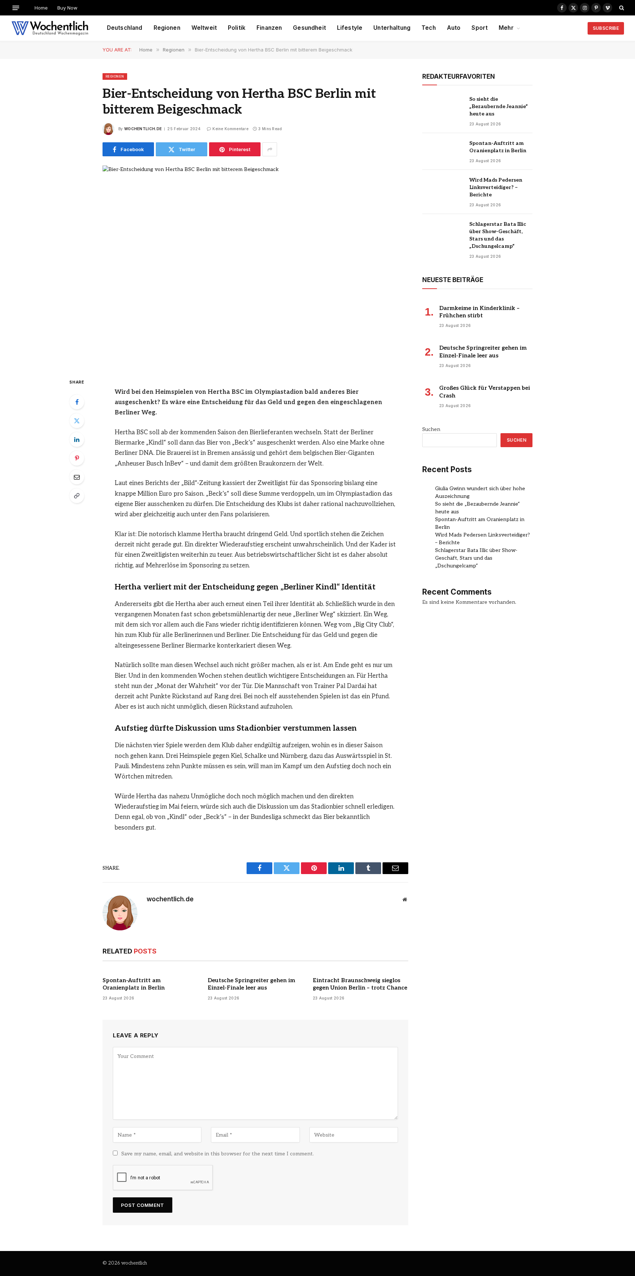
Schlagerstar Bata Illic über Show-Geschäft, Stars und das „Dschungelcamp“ (497, 235)
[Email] (76, 477)
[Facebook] (76, 402)
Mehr (506, 27)
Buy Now (67, 8)
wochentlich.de (143, 128)
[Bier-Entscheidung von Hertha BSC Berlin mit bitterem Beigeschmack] (255, 265)
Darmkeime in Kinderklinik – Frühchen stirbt (479, 312)
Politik (236, 27)
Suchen (431, 429)
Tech (428, 27)
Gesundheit (309, 27)
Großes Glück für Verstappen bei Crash (484, 392)
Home (41, 8)
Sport (479, 27)
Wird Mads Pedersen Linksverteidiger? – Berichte (495, 187)
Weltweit (204, 27)
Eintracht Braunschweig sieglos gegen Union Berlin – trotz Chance (360, 984)
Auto (454, 27)
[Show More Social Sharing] (269, 149)
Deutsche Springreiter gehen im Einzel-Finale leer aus (251, 984)
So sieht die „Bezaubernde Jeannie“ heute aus (498, 106)
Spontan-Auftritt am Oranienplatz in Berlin (134, 984)
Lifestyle (349, 27)
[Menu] (15, 7)
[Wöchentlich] (50, 28)
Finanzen (269, 27)
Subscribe (606, 28)
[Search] (621, 7)
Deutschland (125, 27)
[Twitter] (76, 420)
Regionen (167, 27)
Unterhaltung (391, 27)
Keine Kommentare (230, 128)
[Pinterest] (76, 458)
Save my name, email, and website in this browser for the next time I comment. (217, 1154)
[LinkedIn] (76, 439)
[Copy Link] (76, 495)
